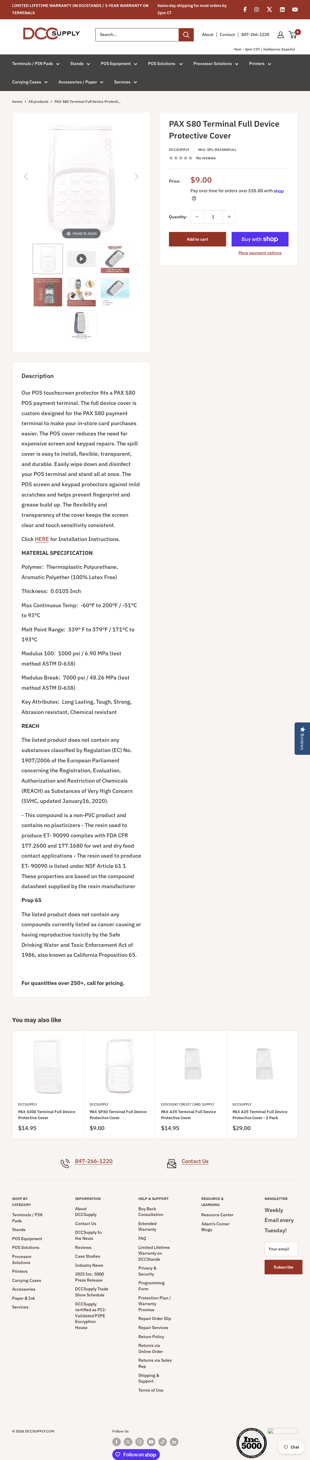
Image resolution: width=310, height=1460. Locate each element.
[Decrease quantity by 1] (197, 216)
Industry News (89, 1265)
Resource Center (217, 1214)
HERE (42, 539)
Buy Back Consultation (150, 1211)
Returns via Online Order (150, 1348)
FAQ (142, 1238)
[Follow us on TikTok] (162, 1442)
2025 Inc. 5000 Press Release (89, 1277)
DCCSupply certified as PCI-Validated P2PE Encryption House (91, 1315)
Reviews (83, 1247)
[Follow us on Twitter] (128, 1442)
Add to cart (197, 239)
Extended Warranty (147, 1226)
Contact (227, 34)
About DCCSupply (86, 1211)
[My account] (281, 34)
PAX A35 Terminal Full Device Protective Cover (188, 1115)
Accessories (23, 1289)
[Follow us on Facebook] (116, 1442)
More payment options (260, 253)
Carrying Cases (26, 82)
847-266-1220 (255, 34)
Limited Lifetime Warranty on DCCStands (154, 1253)
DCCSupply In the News (88, 1235)
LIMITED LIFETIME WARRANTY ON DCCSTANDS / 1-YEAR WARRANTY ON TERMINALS (80, 9)
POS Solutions (162, 63)
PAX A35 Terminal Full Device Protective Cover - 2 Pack (259, 1115)
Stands (77, 63)
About (207, 34)
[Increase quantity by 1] (229, 216)
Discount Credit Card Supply (187, 1104)
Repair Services (153, 1327)
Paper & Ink (23, 1298)
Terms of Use (150, 1390)
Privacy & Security (147, 1271)
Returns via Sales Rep (155, 1363)
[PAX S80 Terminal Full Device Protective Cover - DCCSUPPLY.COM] (48, 259)
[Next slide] (136, 177)
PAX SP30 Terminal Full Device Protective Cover (118, 1115)
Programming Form (151, 1286)
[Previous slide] (26, 177)
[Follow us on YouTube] (151, 1442)
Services (122, 82)
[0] (293, 34)
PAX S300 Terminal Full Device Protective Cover (46, 1115)
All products (38, 101)
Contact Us (195, 1161)
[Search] (186, 34)
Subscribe (283, 1267)
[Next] (298, 1085)
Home (17, 101)
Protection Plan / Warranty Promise (154, 1303)
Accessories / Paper (77, 82)
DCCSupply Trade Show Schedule (91, 1292)
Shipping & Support (148, 1378)
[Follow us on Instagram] (139, 1442)
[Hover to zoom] (81, 179)
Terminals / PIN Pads (32, 63)
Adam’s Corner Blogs (215, 1227)
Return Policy (151, 1336)
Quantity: (178, 217)
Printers (257, 63)
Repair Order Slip (154, 1318)
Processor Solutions (212, 63)
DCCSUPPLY (179, 149)
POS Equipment (116, 63)
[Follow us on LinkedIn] (174, 1442)
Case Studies (87, 1256)
